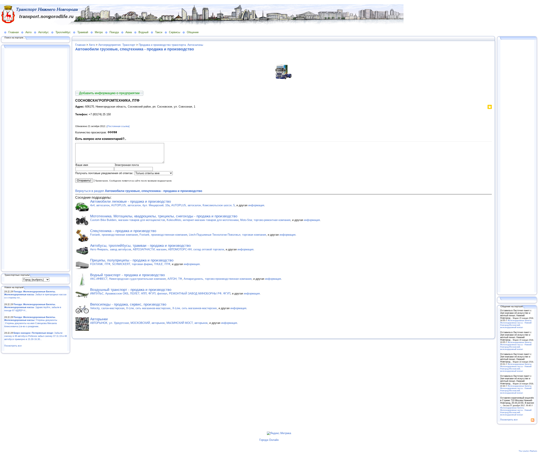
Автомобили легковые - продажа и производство (130, 202)
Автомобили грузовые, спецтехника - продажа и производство (134, 49)
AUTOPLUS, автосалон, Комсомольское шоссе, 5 (203, 205)
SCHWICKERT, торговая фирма (132, 264)
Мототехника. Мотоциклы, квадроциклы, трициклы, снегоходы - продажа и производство (163, 216)
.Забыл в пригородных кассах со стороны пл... (35, 294)
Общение (193, 32)
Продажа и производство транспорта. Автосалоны (171, 44)
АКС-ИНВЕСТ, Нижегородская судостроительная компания (128, 278)
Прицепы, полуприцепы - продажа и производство (131, 260)
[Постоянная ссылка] (118, 126)
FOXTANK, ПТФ (100, 264)
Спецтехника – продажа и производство (123, 231)
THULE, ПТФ (162, 264)
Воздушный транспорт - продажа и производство (130, 290)
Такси (158, 32)
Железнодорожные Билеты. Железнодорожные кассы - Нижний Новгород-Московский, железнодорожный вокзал (516, 323)
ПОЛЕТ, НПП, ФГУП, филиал (148, 293)
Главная (13, 32)
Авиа (128, 32)
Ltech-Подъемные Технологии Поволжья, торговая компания (227, 234)
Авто (28, 32)
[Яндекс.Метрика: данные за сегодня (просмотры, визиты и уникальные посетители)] (279, 433)
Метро (99, 32)
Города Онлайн (269, 439)
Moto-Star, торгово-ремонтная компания (265, 220)
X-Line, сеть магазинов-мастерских (148, 308)
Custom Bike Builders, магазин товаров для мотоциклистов (127, 220)
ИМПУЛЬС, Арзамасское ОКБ (109, 293)
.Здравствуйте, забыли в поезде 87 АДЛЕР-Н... (32, 307)
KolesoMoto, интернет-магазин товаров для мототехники (203, 220)
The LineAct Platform (528, 451)
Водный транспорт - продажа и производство (127, 275)
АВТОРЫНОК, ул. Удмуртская (109, 322)
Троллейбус (63, 32)
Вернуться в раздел (138, 191)
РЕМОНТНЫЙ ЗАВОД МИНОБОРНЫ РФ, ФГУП (199, 293)
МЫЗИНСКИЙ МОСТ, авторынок (187, 322)
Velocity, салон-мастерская (107, 308)
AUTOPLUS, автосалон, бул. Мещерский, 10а (140, 205)
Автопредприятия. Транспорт (116, 44)
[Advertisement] (35, 159)
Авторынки (99, 319)
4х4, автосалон (99, 205)
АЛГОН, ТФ (174, 278)
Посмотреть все (13, 345)
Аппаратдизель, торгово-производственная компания (218, 278)
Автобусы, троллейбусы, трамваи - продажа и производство (140, 246)
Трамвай (82, 32)
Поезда (114, 32)
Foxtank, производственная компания (114, 234)
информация (256, 205)
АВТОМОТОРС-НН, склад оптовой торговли (196, 249)
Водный (143, 32)
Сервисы (174, 32)
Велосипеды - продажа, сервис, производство (128, 304)
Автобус (43, 32)
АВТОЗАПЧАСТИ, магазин (149, 249)
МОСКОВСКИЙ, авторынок (148, 322)
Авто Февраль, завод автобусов (110, 249)
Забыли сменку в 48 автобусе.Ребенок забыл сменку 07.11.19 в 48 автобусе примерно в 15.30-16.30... (35, 336)
